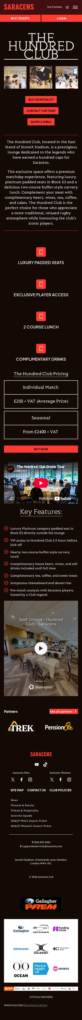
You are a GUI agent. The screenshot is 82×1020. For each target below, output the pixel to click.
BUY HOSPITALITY (41, 99)
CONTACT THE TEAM (41, 110)
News (14, 800)
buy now (41, 449)
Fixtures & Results (22, 805)
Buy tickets (20, 18)
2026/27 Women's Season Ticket (31, 826)
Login (61, 18)
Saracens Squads (21, 816)
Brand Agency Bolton (35, 1005)
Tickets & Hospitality (25, 810)
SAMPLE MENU (41, 122)
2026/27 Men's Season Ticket (29, 821)
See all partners (61, 711)
